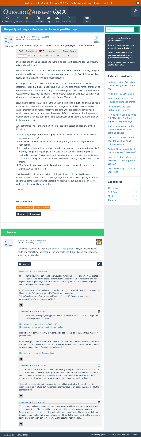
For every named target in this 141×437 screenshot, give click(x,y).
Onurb (19, 177)
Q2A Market (133, 435)
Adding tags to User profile (121, 93)
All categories (114, 188)
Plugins (111, 196)
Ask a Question (68, 22)
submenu (46, 207)
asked (18, 37)
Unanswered (38, 22)
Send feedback (8, 435)
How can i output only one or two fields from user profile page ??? (122, 160)
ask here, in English (122, 48)
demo (82, 3)
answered (21, 240)
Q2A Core (35, 37)
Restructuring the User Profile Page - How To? (119, 108)
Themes (112, 200)
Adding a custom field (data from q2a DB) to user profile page (121, 85)
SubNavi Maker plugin (63, 248)
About (87, 22)
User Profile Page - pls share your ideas (121, 170)
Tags (49, 22)
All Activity (7, 22)
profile (19, 207)
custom (37, 207)
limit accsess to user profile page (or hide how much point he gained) (121, 129)
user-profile (28, 207)
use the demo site (115, 65)
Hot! (27, 22)
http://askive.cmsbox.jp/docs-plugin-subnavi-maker (41, 327)
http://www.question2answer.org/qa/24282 (38, 324)
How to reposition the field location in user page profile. (122, 100)
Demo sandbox (22, 435)
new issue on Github (116, 55)
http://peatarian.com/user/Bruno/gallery (54, 177)
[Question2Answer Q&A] (34, 11)
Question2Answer (115, 41)
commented (23, 272)
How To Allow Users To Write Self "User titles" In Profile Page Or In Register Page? (122, 118)
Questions (17, 22)
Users (57, 22)
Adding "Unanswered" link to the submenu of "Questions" (122, 151)
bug (127, 58)
